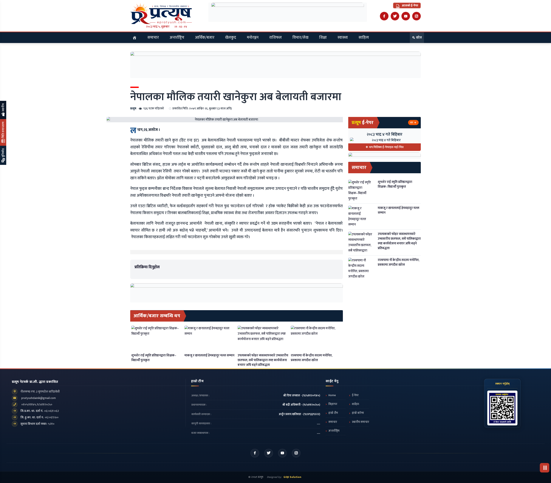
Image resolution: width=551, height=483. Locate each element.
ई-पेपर (355, 395)
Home (332, 395)
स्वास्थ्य (342, 37)
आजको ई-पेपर (409, 5)
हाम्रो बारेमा (358, 413)
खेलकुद (230, 37)
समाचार (153, 37)
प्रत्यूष (133, 108)
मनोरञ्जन (252, 37)
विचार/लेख (300, 37)
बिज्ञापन (332, 404)
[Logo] (166, 13)
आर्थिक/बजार (204, 37)
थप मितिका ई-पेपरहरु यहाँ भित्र (386, 147)
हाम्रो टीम (333, 413)
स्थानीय (3, 107)
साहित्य (364, 37)
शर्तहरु (355, 404)
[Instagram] (416, 16)
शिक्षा (323, 37)
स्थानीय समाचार (360, 422)
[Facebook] (384, 16)
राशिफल (275, 37)
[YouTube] (405, 16)
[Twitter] (395, 16)
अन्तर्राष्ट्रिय (177, 37)
